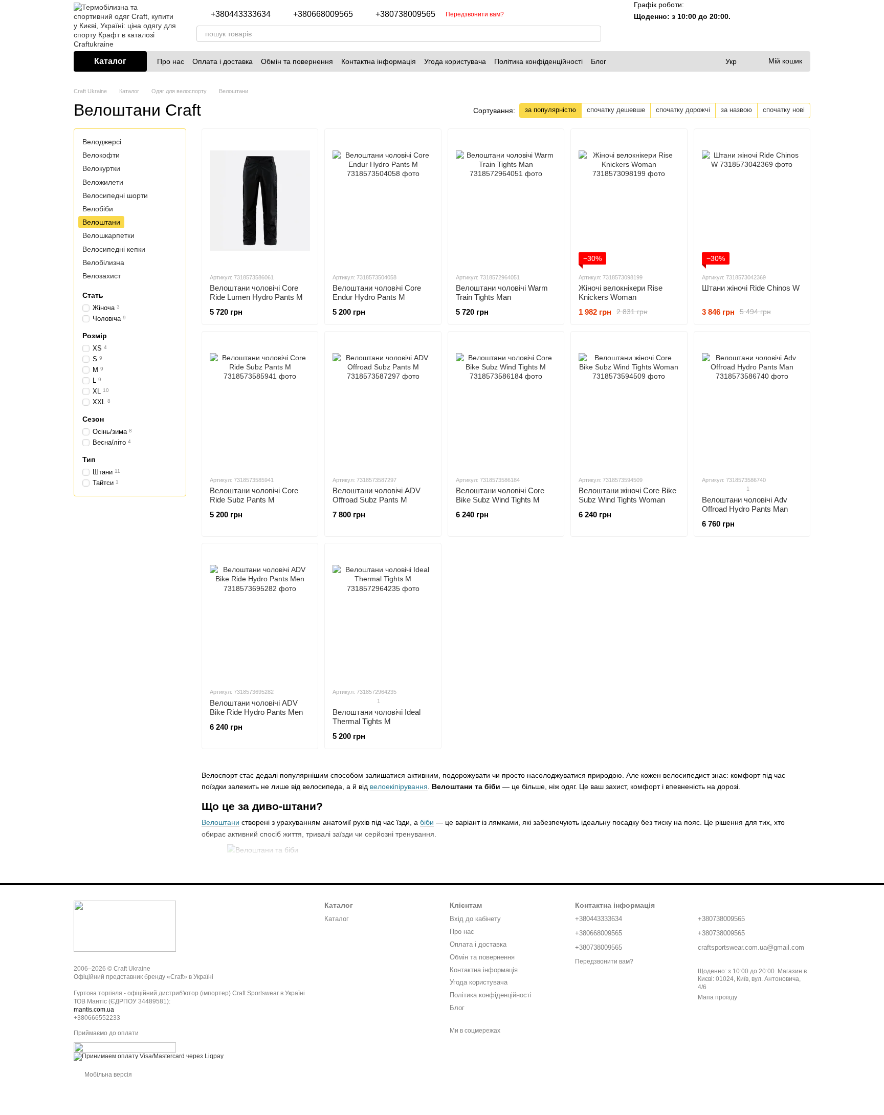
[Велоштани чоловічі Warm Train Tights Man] (506, 201)
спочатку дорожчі (683, 110)
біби (427, 822)
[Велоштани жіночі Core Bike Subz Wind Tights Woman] (629, 403)
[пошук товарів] (593, 34)
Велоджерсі (101, 142)
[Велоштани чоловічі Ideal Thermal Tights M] (383, 615)
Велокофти (101, 155)
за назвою (736, 110)
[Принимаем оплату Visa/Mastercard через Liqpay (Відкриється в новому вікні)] (149, 1056)
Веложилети (102, 182)
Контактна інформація (378, 61)
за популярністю (550, 110)
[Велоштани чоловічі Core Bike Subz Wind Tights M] (506, 403)
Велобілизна (103, 262)
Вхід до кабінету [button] (475, 919)
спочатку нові (784, 110)
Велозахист (101, 276)
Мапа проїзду (717, 997)
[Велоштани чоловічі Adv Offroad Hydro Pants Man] (752, 403)
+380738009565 (405, 14)
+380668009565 (323, 14)
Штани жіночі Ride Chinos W (751, 287)
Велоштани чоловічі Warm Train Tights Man (502, 292)
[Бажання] (775, 25)
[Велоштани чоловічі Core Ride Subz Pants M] (260, 403)
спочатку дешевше (616, 110)
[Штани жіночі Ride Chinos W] (752, 201)
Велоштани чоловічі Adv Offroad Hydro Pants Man (745, 504)
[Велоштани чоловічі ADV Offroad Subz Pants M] (383, 403)
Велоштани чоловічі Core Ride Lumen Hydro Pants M (256, 292)
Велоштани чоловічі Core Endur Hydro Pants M (377, 292)
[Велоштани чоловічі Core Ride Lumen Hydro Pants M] (260, 201)
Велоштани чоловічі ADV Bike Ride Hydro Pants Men (256, 707)
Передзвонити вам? (475, 14)
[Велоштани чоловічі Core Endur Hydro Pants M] (383, 201)
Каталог (336, 919)
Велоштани (220, 822)
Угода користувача (455, 61)
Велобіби (97, 209)
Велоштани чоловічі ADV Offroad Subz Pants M (377, 495)
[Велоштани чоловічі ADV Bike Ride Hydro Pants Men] (260, 615)
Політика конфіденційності (538, 61)
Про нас (170, 61)
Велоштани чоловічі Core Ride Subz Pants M (254, 495)
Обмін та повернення (297, 61)
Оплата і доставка (222, 61)
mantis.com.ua (94, 1009)
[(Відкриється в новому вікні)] (125, 1047)
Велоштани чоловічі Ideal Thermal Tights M (377, 717)
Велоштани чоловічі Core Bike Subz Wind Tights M (500, 495)
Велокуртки (101, 168)
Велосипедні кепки (113, 249)
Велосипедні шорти (115, 195)
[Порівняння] (749, 25)
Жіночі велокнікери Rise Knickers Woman (620, 292)
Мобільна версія (107, 1074)
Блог (598, 61)
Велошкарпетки (108, 235)
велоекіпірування (399, 786)
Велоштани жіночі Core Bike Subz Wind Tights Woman (627, 495)
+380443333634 (241, 14)
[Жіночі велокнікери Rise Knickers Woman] (629, 201)
